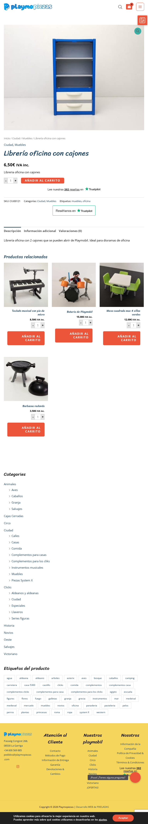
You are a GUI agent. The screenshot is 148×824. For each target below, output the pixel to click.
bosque (98, 678)
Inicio (7, 138)
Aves (15, 490)
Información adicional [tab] (40, 231)
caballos (113, 678)
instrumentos (100, 698)
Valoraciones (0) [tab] (70, 231)
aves (84, 678)
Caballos (17, 496)
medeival (131, 698)
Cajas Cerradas (13, 516)
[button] (137, 31)
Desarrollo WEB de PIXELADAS (92, 806)
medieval (12, 705)
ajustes (103, 819)
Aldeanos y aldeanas (25, 593)
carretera (12, 685)
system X (84, 712)
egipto (113, 691)
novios (60, 705)
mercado (29, 705)
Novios (8, 633)
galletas (53, 698)
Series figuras (20, 618)
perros (10, 712)
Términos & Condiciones (130, 762)
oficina (75, 705)
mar (116, 698)
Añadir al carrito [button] (31, 338)
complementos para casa (50, 691)
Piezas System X (22, 580)
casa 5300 (29, 685)
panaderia (91, 705)
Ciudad (8, 530)
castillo (46, 685)
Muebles (17, 574)
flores (25, 698)
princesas (41, 712)
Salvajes (17, 509)
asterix (70, 678)
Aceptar (123, 818)
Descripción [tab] (12, 231)
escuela (128, 691)
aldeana (23, 678)
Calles (15, 536)
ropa (69, 712)
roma (57, 712)
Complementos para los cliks (31, 561)
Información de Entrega (55, 760)
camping (130, 678)
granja (67, 698)
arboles (55, 678)
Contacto (55, 751)
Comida (17, 548)
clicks (60, 685)
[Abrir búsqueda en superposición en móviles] (120, 7)
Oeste (8, 639)
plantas (25, 712)
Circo (7, 523)
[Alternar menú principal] (140, 7)
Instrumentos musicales (27, 567)
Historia (9, 625)
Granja (16, 502)
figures (10, 698)
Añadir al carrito (42, 180)
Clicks (7, 587)
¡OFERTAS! (92, 787)
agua (9, 678)
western (101, 712)
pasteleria (109, 705)
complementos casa (120, 685)
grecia (82, 698)
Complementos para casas (29, 555)
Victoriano (10, 654)
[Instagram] (17, 766)
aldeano (39, 678)
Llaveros (17, 612)
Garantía (55, 764)
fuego (38, 698)
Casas (15, 542)
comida (74, 685)
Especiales (18, 605)
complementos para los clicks (87, 691)
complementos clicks (18, 691)
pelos (125, 705)
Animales (10, 484)
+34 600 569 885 (13, 750)
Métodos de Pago (55, 755)
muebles (45, 705)
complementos (94, 685)
